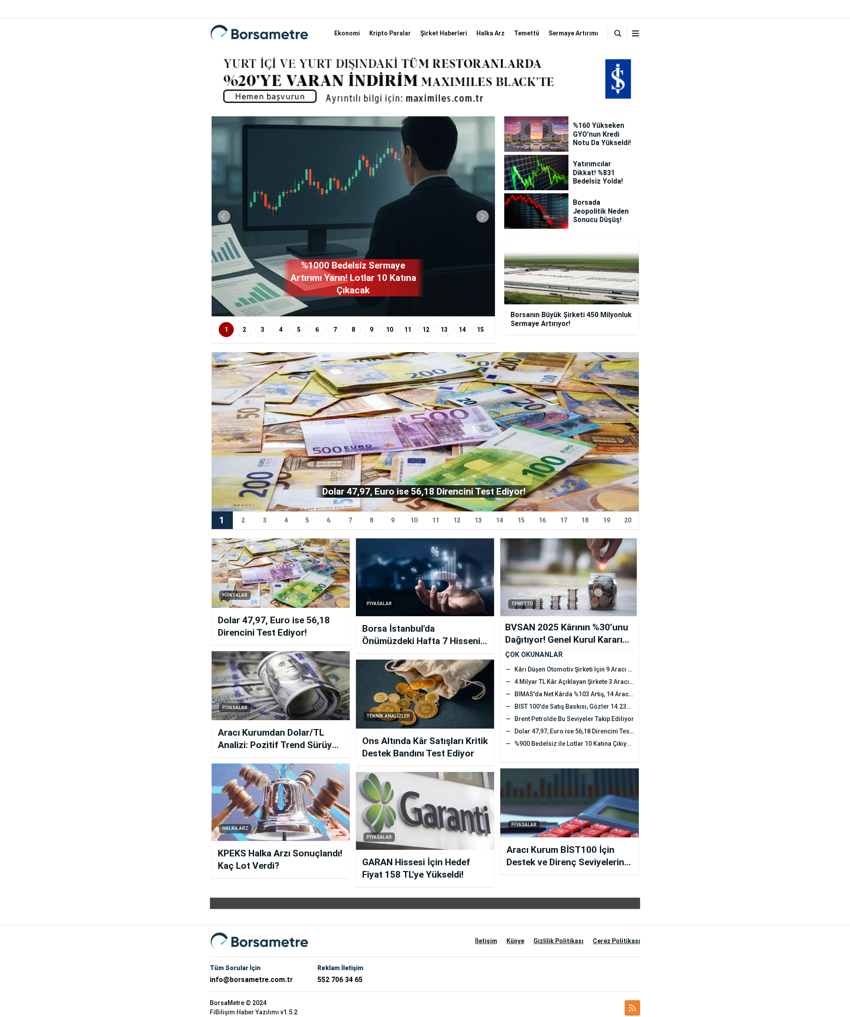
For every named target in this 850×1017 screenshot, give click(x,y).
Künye (515, 940)
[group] (353, 216)
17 (563, 520)
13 (444, 329)
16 (542, 520)
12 (425, 329)
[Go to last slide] (224, 216)
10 (389, 329)
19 (606, 520)
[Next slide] (482, 216)
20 (627, 520)
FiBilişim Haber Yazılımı (244, 1012)
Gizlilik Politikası (558, 940)
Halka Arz (490, 33)
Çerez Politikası (616, 940)
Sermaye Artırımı (573, 33)
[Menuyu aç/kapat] (635, 33)
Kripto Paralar (390, 33)
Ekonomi (347, 33)
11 (407, 329)
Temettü (526, 33)
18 (584, 520)
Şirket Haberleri (443, 33)
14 (462, 329)
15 (480, 329)
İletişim (486, 940)
